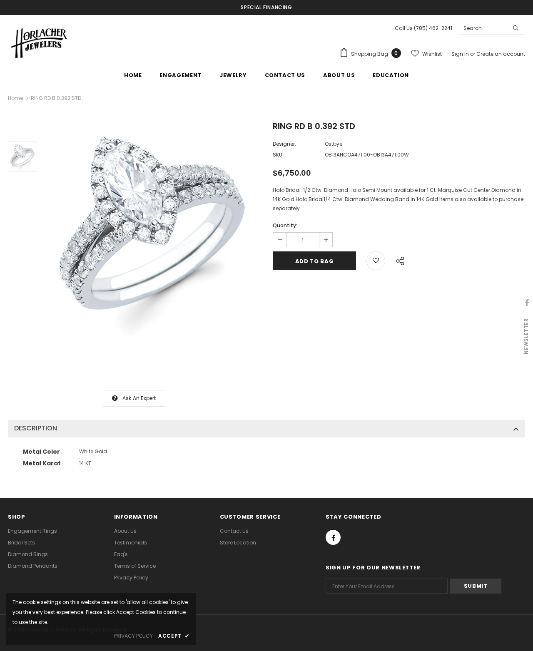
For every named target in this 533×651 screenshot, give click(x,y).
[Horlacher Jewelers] (39, 42)
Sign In (460, 53)
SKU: (278, 154)
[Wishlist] (375, 260)
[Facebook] (333, 537)
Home (15, 98)
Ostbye (333, 143)
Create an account (500, 53)
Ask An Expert (139, 398)
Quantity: (285, 225)
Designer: (284, 143)
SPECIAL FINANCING (266, 7)
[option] (152, 230)
